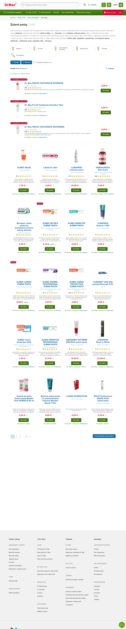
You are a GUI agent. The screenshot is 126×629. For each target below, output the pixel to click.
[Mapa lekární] (84, 5)
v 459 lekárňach (42, 93)
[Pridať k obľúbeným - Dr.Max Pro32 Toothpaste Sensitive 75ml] (113, 101)
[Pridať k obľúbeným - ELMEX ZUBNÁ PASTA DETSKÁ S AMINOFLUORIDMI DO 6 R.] (61, 204)
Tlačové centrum (71, 567)
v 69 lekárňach (109, 252)
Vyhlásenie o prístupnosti (73, 601)
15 (26, 436)
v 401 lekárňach (109, 194)
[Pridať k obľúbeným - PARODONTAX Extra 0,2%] (113, 148)
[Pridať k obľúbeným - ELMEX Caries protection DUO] (34, 320)
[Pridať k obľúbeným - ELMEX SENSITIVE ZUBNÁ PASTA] (87, 204)
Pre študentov (98, 574)
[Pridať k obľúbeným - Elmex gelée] (34, 148)
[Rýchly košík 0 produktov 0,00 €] (121, 5)
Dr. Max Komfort (45, 12)
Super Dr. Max (41, 555)
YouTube (96, 589)
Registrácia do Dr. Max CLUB (46, 574)
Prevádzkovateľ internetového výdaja (77, 595)
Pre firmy (11, 562)
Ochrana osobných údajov (74, 591)
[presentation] (18, 86)
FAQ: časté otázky (99, 555)
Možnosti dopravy (14, 552)
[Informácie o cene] (109, 86)
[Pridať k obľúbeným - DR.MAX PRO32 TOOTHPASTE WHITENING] (113, 123)
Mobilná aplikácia (14, 593)
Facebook (97, 593)
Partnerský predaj (42, 608)
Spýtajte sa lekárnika (72, 555)
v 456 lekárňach (42, 137)
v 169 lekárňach (83, 423)
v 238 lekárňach (83, 310)
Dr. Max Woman (42, 586)
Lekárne (56, 12)
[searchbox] (49, 4)
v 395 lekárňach (56, 194)
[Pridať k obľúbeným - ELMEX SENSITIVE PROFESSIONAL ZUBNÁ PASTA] (61, 320)
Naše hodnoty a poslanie (44, 559)
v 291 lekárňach (83, 252)
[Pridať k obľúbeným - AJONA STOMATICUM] (87, 377)
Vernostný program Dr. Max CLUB (47, 571)
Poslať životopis (99, 571)
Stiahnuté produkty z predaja (74, 579)
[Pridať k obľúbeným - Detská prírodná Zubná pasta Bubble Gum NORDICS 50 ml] (34, 377)
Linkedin (96, 599)
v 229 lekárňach (109, 367)
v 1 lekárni (83, 367)
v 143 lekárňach (83, 194)
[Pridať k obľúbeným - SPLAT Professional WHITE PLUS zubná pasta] (113, 377)
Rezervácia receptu (83, 12)
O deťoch (40, 596)
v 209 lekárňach (56, 252)
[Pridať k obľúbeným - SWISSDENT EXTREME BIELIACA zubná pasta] (87, 320)
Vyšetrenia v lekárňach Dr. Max (75, 552)
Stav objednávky (68, 12)
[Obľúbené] (104, 5)
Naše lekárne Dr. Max (43, 552)
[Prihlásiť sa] (109, 5)
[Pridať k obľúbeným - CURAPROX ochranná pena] (87, 148)
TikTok (96, 596)
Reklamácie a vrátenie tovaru (17, 569)
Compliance (69, 604)
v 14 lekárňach (57, 310)
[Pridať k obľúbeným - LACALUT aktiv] (61, 148)
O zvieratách (41, 589)
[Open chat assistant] (122, 625)
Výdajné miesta (13, 559)
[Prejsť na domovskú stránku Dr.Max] (10, 4)
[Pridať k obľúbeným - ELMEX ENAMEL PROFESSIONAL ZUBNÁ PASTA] (61, 262)
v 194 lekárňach (30, 310)
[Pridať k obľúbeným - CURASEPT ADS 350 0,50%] (113, 262)
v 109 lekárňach (56, 367)
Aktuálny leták (13, 581)
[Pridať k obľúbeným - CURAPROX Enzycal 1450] (113, 204)
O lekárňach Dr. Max (43, 549)
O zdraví (39, 593)
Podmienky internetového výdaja (76, 598)
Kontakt (96, 549)
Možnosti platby (14, 555)
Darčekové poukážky (15, 565)
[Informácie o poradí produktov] (27, 68)
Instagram (97, 586)
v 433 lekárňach (30, 194)
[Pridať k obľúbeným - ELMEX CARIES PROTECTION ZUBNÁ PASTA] (87, 262)
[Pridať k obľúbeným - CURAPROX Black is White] (113, 320)
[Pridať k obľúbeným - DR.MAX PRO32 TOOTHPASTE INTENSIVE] (113, 80)
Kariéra (96, 567)
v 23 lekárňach (30, 367)
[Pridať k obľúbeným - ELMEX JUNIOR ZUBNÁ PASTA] (34, 262)
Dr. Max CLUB (31, 12)
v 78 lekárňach (109, 310)
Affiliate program (42, 611)
